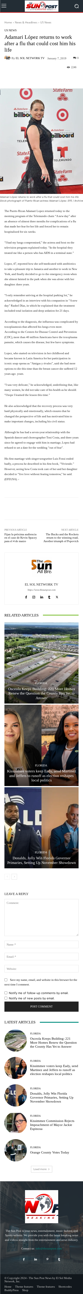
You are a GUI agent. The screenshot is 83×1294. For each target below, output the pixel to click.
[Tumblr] (49, 596)
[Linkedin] (41, 596)
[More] (56, 78)
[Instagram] (33, 596)
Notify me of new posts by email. (32, 998)
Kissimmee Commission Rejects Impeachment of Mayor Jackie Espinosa (52, 1125)
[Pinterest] (47, 1259)
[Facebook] (26, 596)
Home (8, 22)
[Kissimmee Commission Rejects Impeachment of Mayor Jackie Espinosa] (15, 1123)
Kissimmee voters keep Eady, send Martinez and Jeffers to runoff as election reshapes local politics (41, 775)
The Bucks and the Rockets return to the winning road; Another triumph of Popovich (61, 538)
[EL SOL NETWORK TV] (8, 58)
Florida (41, 683)
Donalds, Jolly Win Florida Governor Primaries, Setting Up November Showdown (41, 860)
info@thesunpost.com (49, 1248)
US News (45, 22)
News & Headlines (26, 22)
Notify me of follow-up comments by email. (39, 993)
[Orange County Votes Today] (15, 1150)
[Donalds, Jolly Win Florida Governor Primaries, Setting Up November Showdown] (41, 828)
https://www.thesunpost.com (42, 590)
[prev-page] (7, 877)
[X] (57, 596)
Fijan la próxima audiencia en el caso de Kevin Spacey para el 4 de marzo (20, 538)
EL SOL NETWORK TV (30, 58)
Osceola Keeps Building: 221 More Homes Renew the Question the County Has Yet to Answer (41, 693)
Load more (40, 1169)
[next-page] (14, 877)
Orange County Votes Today (49, 1152)
